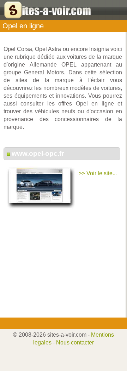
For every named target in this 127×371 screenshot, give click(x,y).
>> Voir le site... (98, 173)
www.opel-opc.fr (38, 153)
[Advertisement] (61, 268)
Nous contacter (75, 342)
